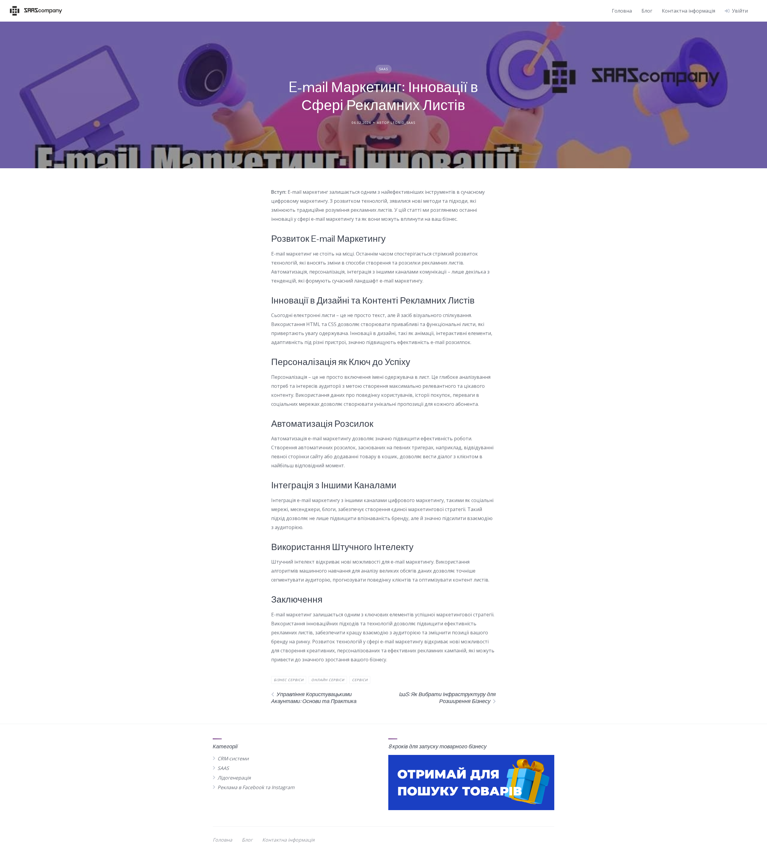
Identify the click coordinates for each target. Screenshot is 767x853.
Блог (646, 10)
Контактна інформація (688, 10)
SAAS (383, 69)
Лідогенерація (234, 777)
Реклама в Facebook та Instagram (256, 787)
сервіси (360, 680)
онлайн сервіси (327, 680)
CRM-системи (233, 758)
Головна (622, 10)
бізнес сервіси (289, 680)
